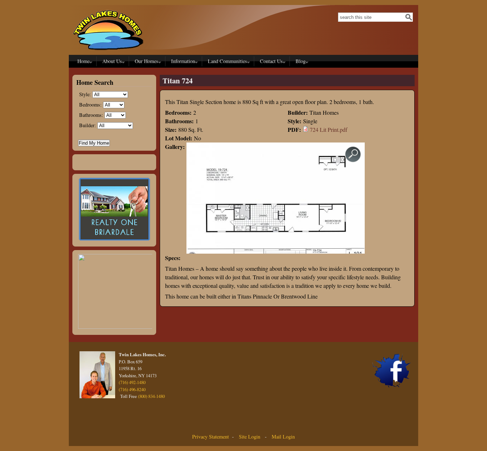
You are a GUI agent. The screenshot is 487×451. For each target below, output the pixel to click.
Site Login (248, 436)
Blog (299, 62)
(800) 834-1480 (151, 396)
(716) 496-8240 (132, 389)
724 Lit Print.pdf (328, 129)
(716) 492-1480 (132, 382)
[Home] (108, 52)
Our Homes (145, 62)
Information (181, 62)
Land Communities (226, 62)
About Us (110, 62)
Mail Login (283, 436)
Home (82, 62)
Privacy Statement (210, 436)
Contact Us (270, 62)
